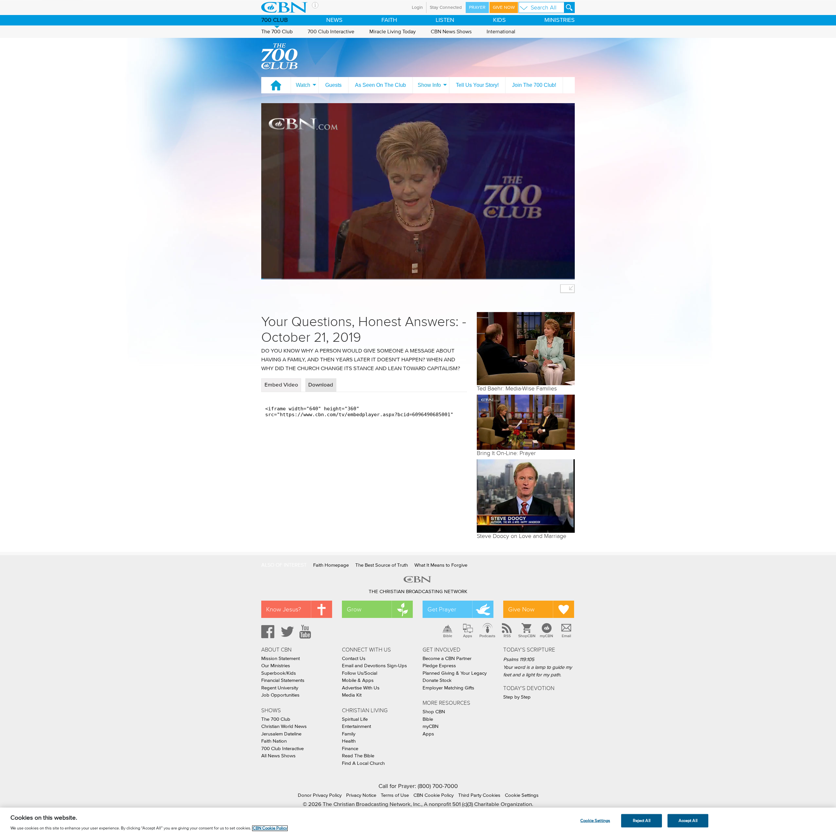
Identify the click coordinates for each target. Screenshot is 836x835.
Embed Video (281, 385)
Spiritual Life (355, 719)
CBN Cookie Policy (433, 795)
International (501, 31)
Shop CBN (434, 711)
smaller (567, 288)
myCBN (546, 636)
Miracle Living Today (392, 31)
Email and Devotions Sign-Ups (374, 665)
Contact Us (353, 658)
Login (417, 7)
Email (566, 636)
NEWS (334, 20)
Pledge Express (439, 665)
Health (349, 741)
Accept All (688, 820)
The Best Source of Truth (381, 565)
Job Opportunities (280, 695)
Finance (350, 748)
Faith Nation (274, 741)
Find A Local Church (363, 763)
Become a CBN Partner (447, 658)
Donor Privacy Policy (320, 795)
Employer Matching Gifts (448, 687)
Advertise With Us (360, 687)
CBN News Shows (451, 31)
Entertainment (356, 726)
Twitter (286, 631)
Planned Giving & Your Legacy (455, 673)
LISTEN (445, 20)
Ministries (559, 20)
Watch (303, 85)
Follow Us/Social (359, 673)
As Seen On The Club (380, 85)
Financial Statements (282, 680)
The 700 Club (277, 31)
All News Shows (278, 755)
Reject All (642, 820)
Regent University (279, 687)
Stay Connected (446, 7)
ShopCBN (526, 636)
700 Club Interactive (331, 31)
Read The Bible (358, 755)
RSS (507, 636)
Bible (447, 636)
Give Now (504, 7)
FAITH (389, 20)
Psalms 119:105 (518, 659)
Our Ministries (275, 665)
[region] (418, 821)
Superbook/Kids (278, 673)
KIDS (499, 20)
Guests (333, 85)
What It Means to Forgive (440, 565)
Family (348, 734)
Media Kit (352, 695)
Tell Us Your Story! (477, 85)
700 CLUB (274, 20)
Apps (467, 636)
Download (320, 385)
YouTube (306, 631)
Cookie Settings (522, 795)
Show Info (429, 85)
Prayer (477, 7)
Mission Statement (280, 658)
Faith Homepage (331, 565)
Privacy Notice (361, 795)
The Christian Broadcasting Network (418, 591)
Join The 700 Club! (534, 85)
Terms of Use (395, 795)
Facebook (266, 631)
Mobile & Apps (358, 680)
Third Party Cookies (479, 795)
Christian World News (284, 726)
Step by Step (517, 697)
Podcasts (487, 636)
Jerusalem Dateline (281, 734)
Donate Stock (437, 680)
